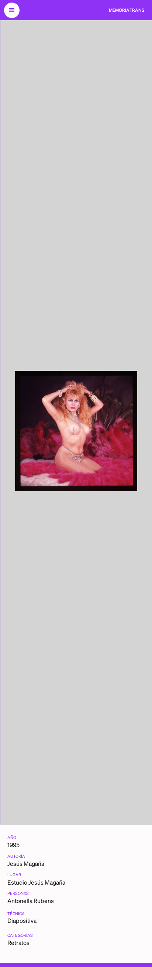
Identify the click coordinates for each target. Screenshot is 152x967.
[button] (12, 10)
